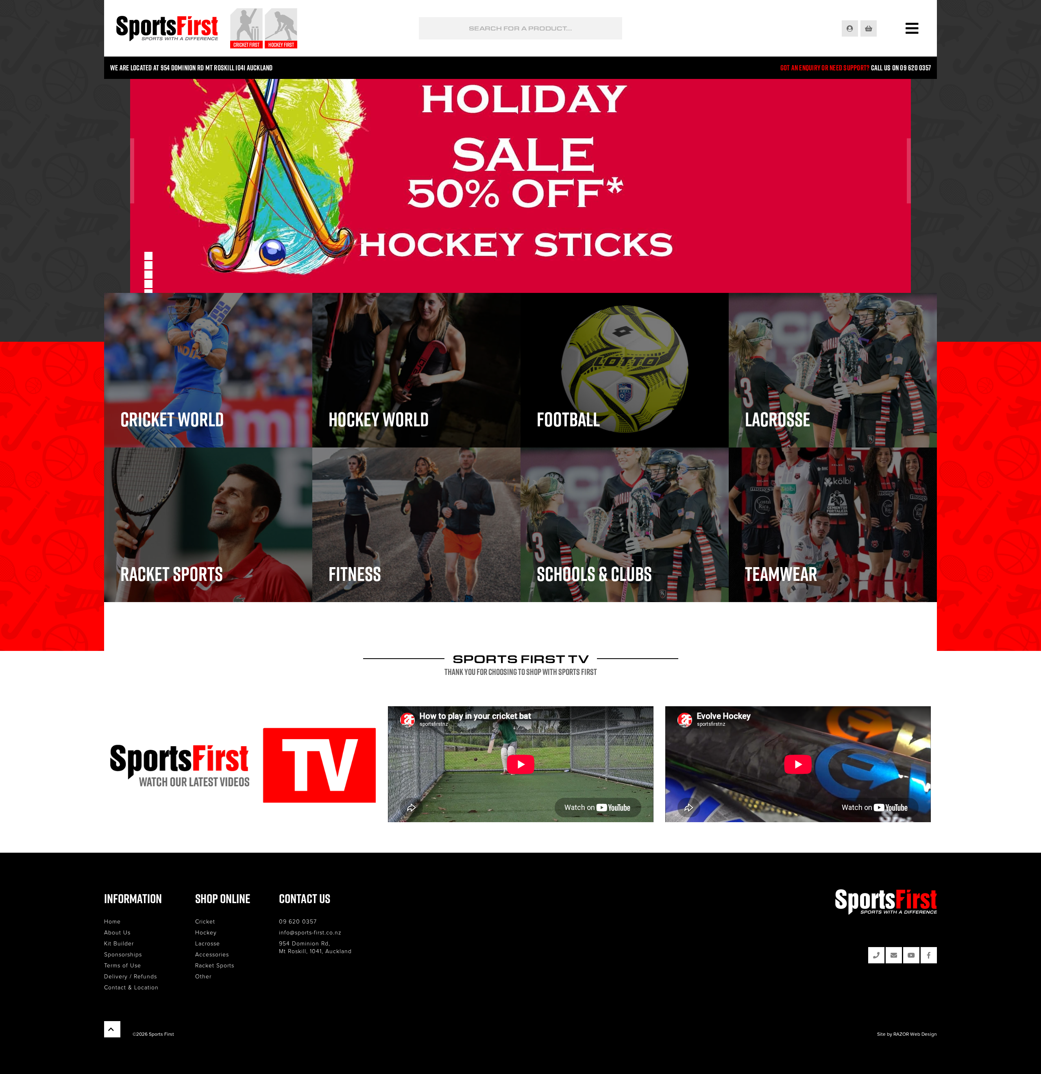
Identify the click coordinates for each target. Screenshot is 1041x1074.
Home (112, 921)
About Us (117, 932)
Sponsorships (123, 954)
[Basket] (869, 28)
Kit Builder (119, 943)
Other (203, 976)
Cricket (205, 921)
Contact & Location (131, 987)
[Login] (850, 28)
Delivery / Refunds (130, 976)
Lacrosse (207, 943)
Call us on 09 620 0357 (901, 68)
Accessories (212, 954)
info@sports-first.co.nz (310, 932)
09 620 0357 (298, 921)
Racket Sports (214, 965)
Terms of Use (122, 965)
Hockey (206, 932)
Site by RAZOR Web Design (907, 1033)
